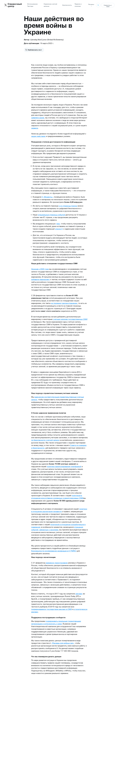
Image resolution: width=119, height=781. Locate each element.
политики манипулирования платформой (64, 466)
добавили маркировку (40, 279)
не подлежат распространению (64, 303)
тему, (58, 224)
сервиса (34, 128)
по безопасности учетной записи (45, 440)
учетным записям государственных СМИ (70, 319)
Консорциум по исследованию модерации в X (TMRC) (53, 551)
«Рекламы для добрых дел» (62, 643)
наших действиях (38, 136)
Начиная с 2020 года (40, 269)
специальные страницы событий (51, 215)
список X (59, 229)
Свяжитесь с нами (108, 5)
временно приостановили (57, 563)
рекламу (79, 594)
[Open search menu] (98, 5)
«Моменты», (48, 197)
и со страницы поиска (68, 206)
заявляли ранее (37, 118)
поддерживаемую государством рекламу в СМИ (51, 609)
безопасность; (67, 5)
